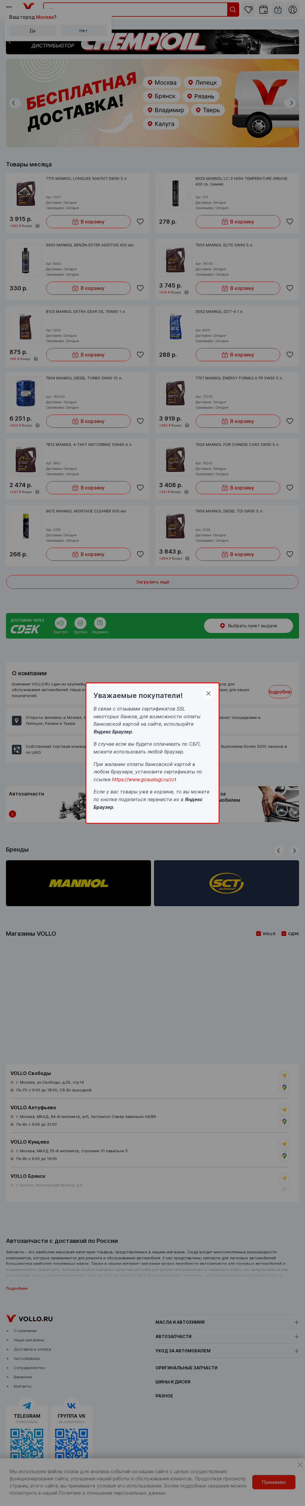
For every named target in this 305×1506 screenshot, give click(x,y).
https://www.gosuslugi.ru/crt (144, 779)
